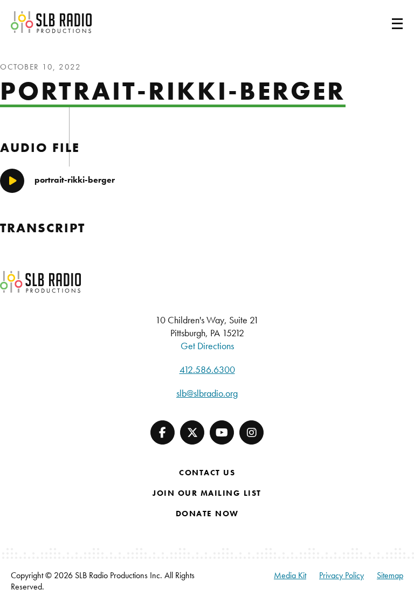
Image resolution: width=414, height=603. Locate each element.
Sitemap (390, 575)
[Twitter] (192, 432)
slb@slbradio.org (207, 393)
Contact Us (207, 472)
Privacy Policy (341, 575)
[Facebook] (162, 432)
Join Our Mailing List (207, 493)
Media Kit (290, 575)
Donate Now (207, 513)
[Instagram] (251, 432)
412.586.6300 (207, 369)
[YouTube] (222, 432)
